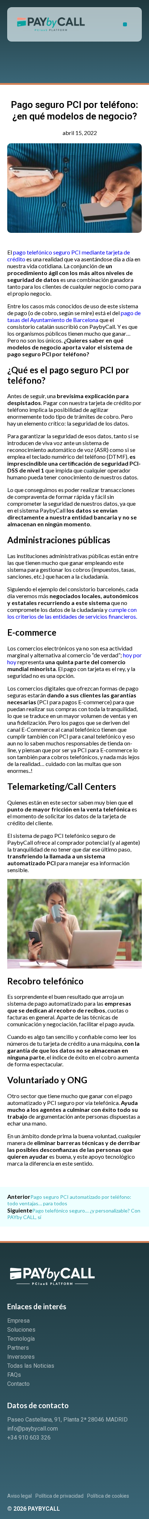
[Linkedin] (16, 1457)
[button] (125, 24)
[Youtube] (41, 1457)
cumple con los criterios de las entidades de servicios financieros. (72, 613)
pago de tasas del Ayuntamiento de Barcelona (74, 316)
